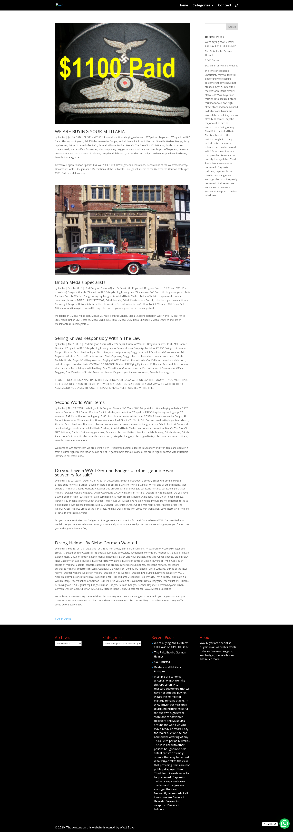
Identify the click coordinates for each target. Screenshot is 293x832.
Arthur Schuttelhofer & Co (83, 145)
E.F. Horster (86, 496)
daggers (87, 492)
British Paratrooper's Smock (138, 300)
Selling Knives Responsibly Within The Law (97, 338)
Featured (168, 364)
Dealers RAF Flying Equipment (132, 364)
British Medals (113, 300)
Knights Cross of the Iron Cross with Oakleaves (133, 508)
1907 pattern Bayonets (157, 137)
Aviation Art (177, 352)
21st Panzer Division (86, 412)
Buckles (83, 484)
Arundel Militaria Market (112, 145)
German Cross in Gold (67, 588)
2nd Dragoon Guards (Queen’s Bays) (105, 288)
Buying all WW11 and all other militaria (124, 360)
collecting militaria (143, 436)
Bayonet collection (65, 356)
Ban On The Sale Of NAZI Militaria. (145, 145)
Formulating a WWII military (86, 368)
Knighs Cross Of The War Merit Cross (139, 504)
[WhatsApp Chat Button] (284, 823)
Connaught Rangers (66, 304)
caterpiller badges (122, 436)
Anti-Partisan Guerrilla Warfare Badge (161, 141)
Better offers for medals (84, 149)
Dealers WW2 (173, 572)
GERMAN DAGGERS (91, 588)
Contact (224, 5)
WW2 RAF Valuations (75, 440)
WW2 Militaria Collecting (158, 588)
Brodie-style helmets (66, 484)
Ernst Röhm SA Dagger (139, 496)
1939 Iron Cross (111, 548)
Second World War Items (80, 402)
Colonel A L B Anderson (111, 568)
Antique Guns (95, 352)
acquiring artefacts (129, 416)
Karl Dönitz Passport (82, 504)
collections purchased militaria (169, 153)
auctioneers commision (151, 428)
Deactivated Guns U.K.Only (108, 492)
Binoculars (112, 556)
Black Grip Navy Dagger (112, 149)
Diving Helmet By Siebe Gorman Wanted (96, 543)
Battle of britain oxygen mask (156, 296)
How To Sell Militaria (154, 304)
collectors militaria (87, 568)
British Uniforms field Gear (167, 480)
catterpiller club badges (139, 153)
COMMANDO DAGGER (102, 364)
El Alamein (156, 364)
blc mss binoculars (142, 356)
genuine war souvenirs (136, 372)
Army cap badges (101, 296)
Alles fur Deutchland (75, 352)
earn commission (103, 496)
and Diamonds (86, 424)
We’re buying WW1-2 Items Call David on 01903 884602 (171, 645)
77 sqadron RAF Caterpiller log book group (110, 292)
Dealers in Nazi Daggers (159, 492)
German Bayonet (147, 585)
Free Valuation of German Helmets (122, 368)
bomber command (164, 356)
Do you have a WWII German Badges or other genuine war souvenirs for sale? (114, 472)
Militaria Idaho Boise (115, 588)
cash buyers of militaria (87, 153)
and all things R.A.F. (129, 141)
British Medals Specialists (80, 282)
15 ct (169, 344)
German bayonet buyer (170, 585)
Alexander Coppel (108, 141)
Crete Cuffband (157, 568)
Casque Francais (85, 488)
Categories (201, 5)
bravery (71, 300)
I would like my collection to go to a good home (110, 308)
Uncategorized (72, 157)
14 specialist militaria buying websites (122, 137)
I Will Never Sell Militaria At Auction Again (127, 500)
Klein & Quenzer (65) (106, 504)
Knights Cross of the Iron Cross (89, 508)
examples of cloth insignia (79, 576)
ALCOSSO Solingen (163, 348)
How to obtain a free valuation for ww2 (120, 304)
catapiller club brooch (113, 153)
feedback (135, 576)
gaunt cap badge (89, 585)
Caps (71, 153)
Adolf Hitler (91, 141)
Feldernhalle (147, 576)
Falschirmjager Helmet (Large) (111, 576)
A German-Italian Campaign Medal (133, 348)
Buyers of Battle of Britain (103, 484)
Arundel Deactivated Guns (155, 352)
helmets (178, 496)
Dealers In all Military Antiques (221, 65)
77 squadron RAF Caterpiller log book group (159, 292)
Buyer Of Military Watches (140, 149)
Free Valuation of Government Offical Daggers (135, 580)
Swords (59, 157)
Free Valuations (171, 580)
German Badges (108, 585)
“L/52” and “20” (92, 137)
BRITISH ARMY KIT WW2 (90, 300)
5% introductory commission (115, 412)
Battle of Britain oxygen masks (88, 556)
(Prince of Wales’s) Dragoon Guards (145, 344)
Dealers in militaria (134, 492)
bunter (61, 137)
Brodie (68, 360)
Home (183, 5)
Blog (177, 556)
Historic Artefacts (87, 304)
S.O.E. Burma (212, 60)
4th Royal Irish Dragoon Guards (144, 288)
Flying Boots (162, 576)
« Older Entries (63, 618)
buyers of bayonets (167, 149)
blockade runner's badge (159, 556)
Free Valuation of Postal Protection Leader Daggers (94, 372)
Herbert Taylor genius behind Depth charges (79, 500)
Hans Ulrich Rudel (163, 496)
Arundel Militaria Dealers (95, 428)
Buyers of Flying (128, 484)
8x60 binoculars (109, 416)
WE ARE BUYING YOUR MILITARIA (90, 131)
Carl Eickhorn (153, 360)
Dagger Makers (73, 492)
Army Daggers (132, 352)
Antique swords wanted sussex (113, 424)
